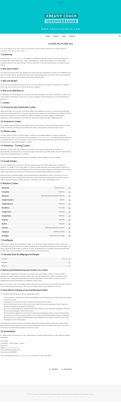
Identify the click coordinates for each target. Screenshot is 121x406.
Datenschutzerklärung (55, 394)
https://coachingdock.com (17, 58)
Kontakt (72, 36)
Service (56, 36)
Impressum (36, 394)
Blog (64, 36)
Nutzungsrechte (77, 394)
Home (48, 36)
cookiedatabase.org (24, 355)
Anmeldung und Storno (87, 394)
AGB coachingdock (44, 394)
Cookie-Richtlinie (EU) (66, 394)
